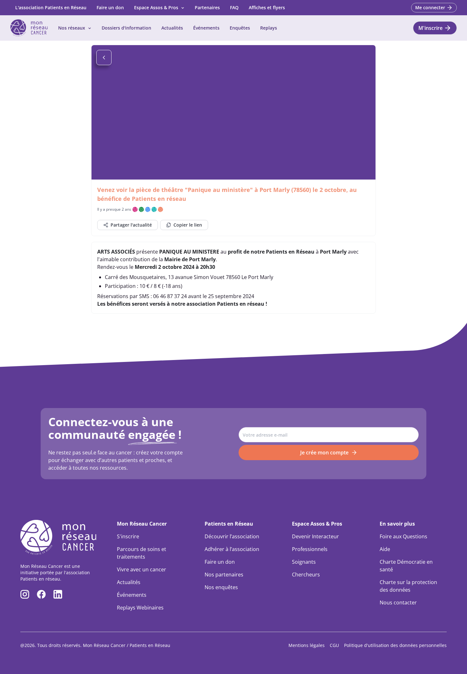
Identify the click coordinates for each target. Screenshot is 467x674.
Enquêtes (240, 28)
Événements (206, 28)
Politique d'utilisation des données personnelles (395, 645)
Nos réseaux (71, 28)
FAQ (234, 7)
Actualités (172, 28)
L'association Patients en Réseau (50, 7)
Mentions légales (306, 645)
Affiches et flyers (267, 7)
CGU (334, 645)
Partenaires (207, 7)
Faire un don (110, 7)
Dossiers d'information (126, 28)
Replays (268, 28)
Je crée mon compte (324, 452)
